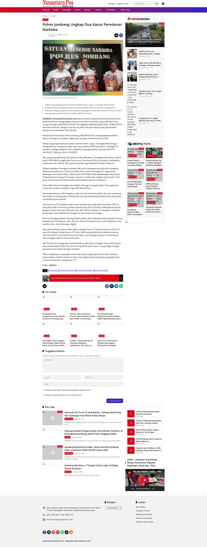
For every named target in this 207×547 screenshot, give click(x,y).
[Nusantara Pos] (58, 3)
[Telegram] (116, 286)
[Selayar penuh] (161, 488)
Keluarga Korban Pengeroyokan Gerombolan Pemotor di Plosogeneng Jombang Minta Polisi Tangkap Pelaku (55, 316)
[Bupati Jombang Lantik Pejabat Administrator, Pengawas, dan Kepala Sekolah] (132, 77)
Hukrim (45, 20)
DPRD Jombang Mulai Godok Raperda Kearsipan (147, 412)
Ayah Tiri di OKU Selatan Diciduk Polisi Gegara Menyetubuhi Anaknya (107, 343)
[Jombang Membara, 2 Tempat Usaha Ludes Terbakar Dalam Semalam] (53, 470)
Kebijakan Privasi (143, 511)
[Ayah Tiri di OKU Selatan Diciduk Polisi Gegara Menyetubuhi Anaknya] (110, 330)
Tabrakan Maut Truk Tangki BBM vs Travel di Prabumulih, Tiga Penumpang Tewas (150, 92)
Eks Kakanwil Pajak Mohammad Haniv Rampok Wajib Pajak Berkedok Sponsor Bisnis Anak (110, 316)
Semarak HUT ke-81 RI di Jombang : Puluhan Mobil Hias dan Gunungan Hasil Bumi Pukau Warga (93, 414)
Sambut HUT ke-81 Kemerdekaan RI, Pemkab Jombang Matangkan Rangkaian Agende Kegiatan (150, 52)
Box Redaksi (140, 507)
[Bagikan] (121, 35)
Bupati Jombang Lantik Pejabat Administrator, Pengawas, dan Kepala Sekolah (148, 75)
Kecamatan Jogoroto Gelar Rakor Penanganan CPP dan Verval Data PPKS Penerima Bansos (135, 212)
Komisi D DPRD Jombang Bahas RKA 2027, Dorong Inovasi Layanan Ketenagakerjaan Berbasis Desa (148, 422)
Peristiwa (68, 472)
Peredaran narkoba (85, 270)
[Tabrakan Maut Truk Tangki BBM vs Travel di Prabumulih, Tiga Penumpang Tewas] (132, 93)
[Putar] (128, 488)
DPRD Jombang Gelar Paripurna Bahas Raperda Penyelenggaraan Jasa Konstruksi (149, 440)
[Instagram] (53, 532)
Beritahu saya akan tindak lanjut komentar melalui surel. (68, 390)
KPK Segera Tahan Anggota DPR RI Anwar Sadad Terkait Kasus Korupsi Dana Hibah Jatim (54, 343)
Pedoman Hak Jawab (144, 518)
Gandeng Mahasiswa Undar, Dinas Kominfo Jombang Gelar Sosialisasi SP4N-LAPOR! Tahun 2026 (92, 448)
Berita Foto (132, 156)
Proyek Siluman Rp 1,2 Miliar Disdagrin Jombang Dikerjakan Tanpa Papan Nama (154, 162)
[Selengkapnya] (145, 19)
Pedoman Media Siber (145, 522)
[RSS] (71, 532)
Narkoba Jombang (67, 270)
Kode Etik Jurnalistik (144, 514)
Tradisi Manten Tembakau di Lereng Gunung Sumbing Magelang (135, 162)
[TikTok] (67, 532)
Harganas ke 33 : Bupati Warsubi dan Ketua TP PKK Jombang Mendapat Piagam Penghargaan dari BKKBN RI (150, 119)
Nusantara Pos (52, 34)
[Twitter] (112, 286)
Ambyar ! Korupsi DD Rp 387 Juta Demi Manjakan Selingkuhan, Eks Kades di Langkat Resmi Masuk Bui (81, 343)
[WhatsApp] (121, 286)
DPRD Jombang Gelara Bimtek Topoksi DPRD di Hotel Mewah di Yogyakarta (152, 186)
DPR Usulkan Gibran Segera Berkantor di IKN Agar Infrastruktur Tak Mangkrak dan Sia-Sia (149, 431)
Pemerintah (68, 419)
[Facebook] (107, 286)
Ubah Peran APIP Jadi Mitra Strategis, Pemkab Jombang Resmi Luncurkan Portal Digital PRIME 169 (150, 64)
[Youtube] (58, 532)
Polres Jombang (102, 270)
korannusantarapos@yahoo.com (59, 519)
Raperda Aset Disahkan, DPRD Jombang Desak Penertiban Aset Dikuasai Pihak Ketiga (149, 449)
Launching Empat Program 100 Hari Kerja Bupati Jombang (134, 184)
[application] (144, 480)
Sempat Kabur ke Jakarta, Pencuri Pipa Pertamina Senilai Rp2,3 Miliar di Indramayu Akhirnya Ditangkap (82, 316)
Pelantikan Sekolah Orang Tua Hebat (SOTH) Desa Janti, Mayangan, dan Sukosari (154, 209)
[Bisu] (157, 488)
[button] (156, 4)
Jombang (54, 270)
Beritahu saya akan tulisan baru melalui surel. (63, 395)
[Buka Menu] (163, 3)
